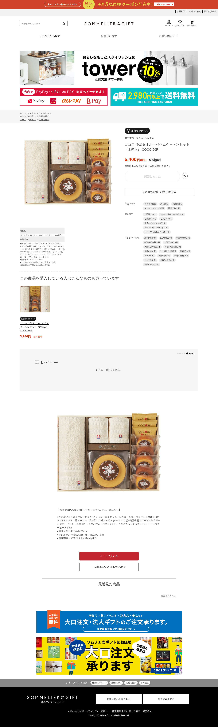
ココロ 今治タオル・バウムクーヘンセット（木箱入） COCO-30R (34, 327)
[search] (63, 23)
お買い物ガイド (75, 711)
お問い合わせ (194, 11)
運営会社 (147, 711)
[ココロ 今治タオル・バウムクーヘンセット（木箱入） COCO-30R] (35, 299)
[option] (68, 172)
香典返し (145, 683)
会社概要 (181, 11)
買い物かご (192, 25)
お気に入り (180, 25)
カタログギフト (99, 683)
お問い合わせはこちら (119, 699)
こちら (115, 509)
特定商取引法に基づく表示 (126, 711)
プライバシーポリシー (98, 711)
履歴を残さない (168, 596)
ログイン (169, 25)
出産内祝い (116, 683)
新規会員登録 (210, 11)
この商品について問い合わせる (159, 192)
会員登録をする (166, 699)
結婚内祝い (131, 683)
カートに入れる (109, 556)
